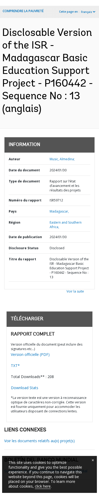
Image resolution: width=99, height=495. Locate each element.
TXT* (15, 365)
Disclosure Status (24, 248)
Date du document (24, 170)
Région (14, 222)
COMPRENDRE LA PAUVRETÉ (23, 11)
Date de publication (25, 237)
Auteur (14, 159)
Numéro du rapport (25, 200)
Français (86, 12)
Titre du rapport (22, 259)
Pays (13, 211)
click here (43, 486)
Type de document (24, 181)
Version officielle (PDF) (30, 354)
